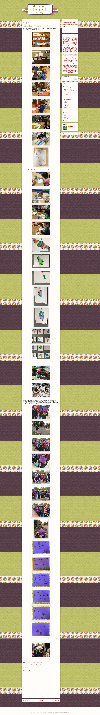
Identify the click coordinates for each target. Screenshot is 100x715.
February (67, 107)
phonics (70, 58)
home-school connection (68, 49)
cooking (75, 41)
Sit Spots (67, 64)
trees (74, 68)
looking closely (72, 51)
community (65, 41)
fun (72, 47)
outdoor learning (69, 57)
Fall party (67, 94)
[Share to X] (40, 662)
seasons (38, 664)
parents (76, 57)
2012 (65, 120)
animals (76, 37)
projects (72, 59)
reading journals (70, 60)
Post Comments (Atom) (43, 703)
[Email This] (37, 662)
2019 (65, 86)
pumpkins (75, 59)
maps (76, 51)
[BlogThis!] (39, 662)
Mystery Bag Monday (71, 55)
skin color (71, 64)
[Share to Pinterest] (42, 662)
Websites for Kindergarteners (69, 22)
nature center (65, 56)
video (72, 69)
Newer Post (25, 700)
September (67, 99)
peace (67, 58)
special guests (66, 66)
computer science (71, 41)
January (67, 108)
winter (72, 70)
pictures (73, 58)
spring (71, 66)
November (67, 89)
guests (68, 48)
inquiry (64, 50)
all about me (72, 37)
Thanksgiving (66, 68)
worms (71, 71)
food (66, 45)
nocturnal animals (71, 56)
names (76, 55)
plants (76, 58)
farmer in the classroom (70, 44)
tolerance (71, 68)
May (66, 102)
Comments (67, 30)
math (72, 53)
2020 (65, 84)
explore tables (28, 664)
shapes (73, 63)
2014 (65, 117)
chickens (75, 39)
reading (65, 60)
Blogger (67, 712)
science (70, 61)
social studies (43, 664)
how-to (76, 49)
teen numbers (74, 67)
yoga (74, 72)
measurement (70, 54)
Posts (66, 29)
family (64, 44)
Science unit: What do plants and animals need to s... (69, 91)
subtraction (75, 66)
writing (70, 72)
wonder (75, 70)
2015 (65, 115)
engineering (68, 43)
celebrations (70, 39)
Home (41, 700)
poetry (64, 59)
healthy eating (74, 48)
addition (68, 37)
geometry (65, 48)
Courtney (71, 126)
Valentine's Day (68, 69)
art (66, 38)
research (75, 60)
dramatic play (69, 42)
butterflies (65, 39)
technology (68, 67)
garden (75, 47)
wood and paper (66, 71)
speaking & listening (73, 65)
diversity (64, 42)
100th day (65, 37)
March (66, 105)
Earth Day (74, 42)
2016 (65, 114)
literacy (35, 664)
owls (74, 57)
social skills (75, 64)
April (66, 104)
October (67, 97)
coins (68, 40)
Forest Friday (71, 45)
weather (69, 70)
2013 (65, 118)
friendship (68, 47)
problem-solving (67, 59)
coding (64, 40)
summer (64, 67)
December (67, 87)
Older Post (57, 700)
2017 (65, 112)
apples (64, 38)
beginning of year (72, 38)
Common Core (74, 40)
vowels (74, 69)
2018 (65, 110)
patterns (64, 58)
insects (68, 50)
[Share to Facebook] (41, 662)
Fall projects (67, 95)
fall (32, 664)
